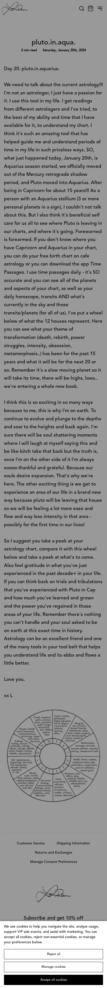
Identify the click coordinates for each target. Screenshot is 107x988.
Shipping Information (73, 843)
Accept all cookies (53, 980)
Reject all (53, 954)
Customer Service (31, 843)
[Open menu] (100, 8)
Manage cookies (54, 967)
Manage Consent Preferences (53, 862)
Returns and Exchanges (53, 852)
